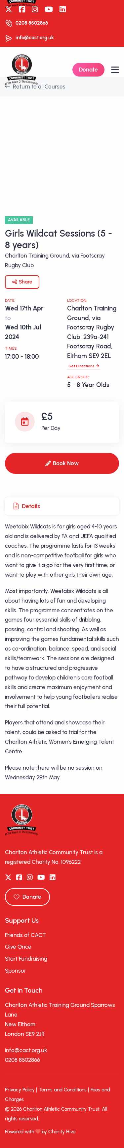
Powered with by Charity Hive (40, 1132)
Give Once (18, 946)
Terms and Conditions (63, 1090)
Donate (88, 69)
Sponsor (15, 970)
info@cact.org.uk (35, 38)
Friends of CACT (25, 935)
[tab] (62, 506)
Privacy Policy (20, 1090)
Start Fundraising (26, 958)
